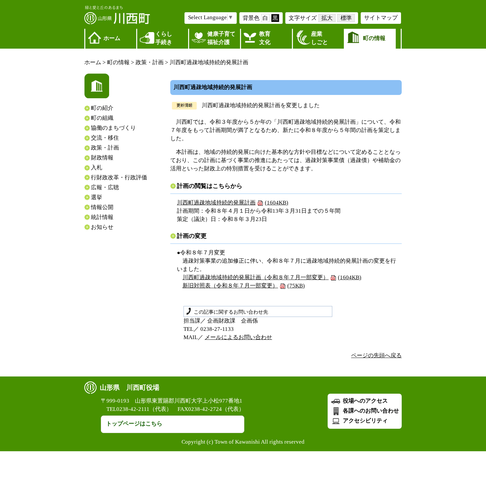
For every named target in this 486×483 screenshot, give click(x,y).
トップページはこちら (134, 423)
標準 (346, 18)
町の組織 (102, 118)
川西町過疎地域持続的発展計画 (232, 202)
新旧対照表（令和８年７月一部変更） (243, 286)
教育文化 (264, 38)
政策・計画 (150, 62)
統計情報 (102, 217)
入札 (96, 167)
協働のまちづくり (113, 128)
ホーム (111, 38)
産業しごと (319, 38)
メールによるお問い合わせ (238, 337)
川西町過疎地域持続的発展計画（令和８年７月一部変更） (271, 277)
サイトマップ (381, 18)
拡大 (327, 18)
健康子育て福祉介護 (221, 38)
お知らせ (102, 227)
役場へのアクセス (365, 401)
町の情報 (374, 38)
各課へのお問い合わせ (370, 411)
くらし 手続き (163, 38)
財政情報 (102, 157)
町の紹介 (102, 108)
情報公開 (102, 207)
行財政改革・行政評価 (119, 177)
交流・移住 (105, 138)
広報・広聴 (105, 187)
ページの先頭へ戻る (376, 355)
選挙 (96, 197)
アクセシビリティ (365, 420)
